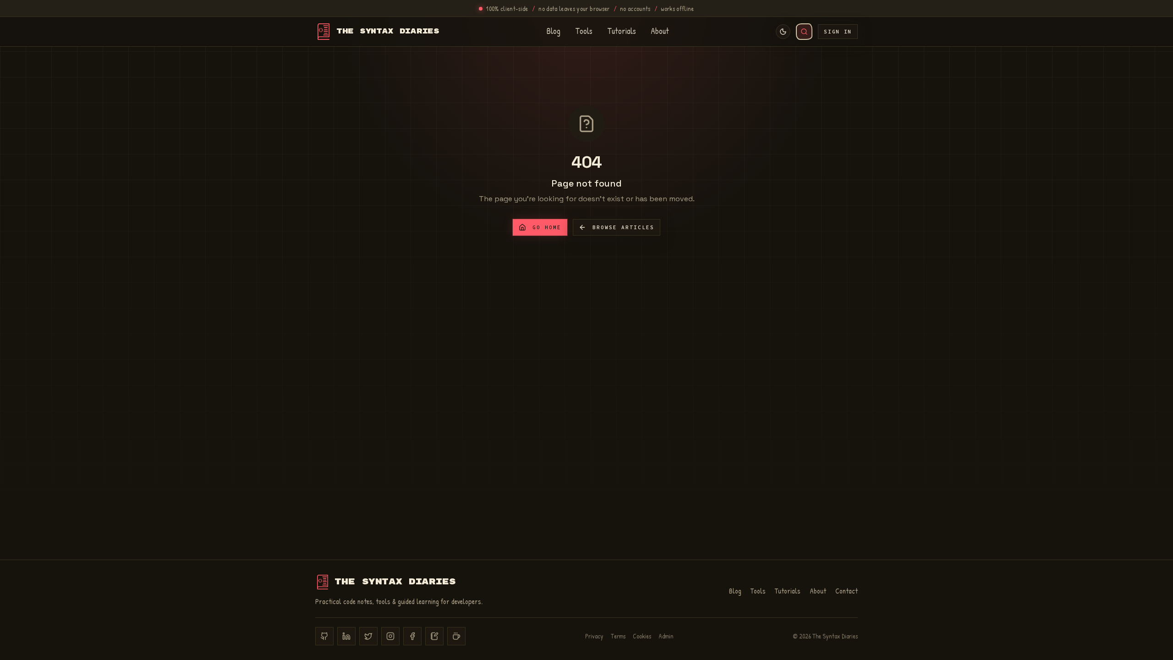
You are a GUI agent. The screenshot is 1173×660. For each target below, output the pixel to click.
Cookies (642, 636)
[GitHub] (324, 636)
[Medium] (434, 636)
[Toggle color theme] (783, 31)
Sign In (838, 31)
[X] (368, 636)
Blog (553, 31)
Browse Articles (623, 227)
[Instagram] (390, 636)
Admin (666, 636)
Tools (583, 31)
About (660, 31)
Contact (846, 591)
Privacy (594, 636)
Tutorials (621, 31)
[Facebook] (412, 636)
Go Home (546, 227)
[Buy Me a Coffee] (456, 636)
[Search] (804, 31)
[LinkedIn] (346, 636)
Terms (618, 636)
